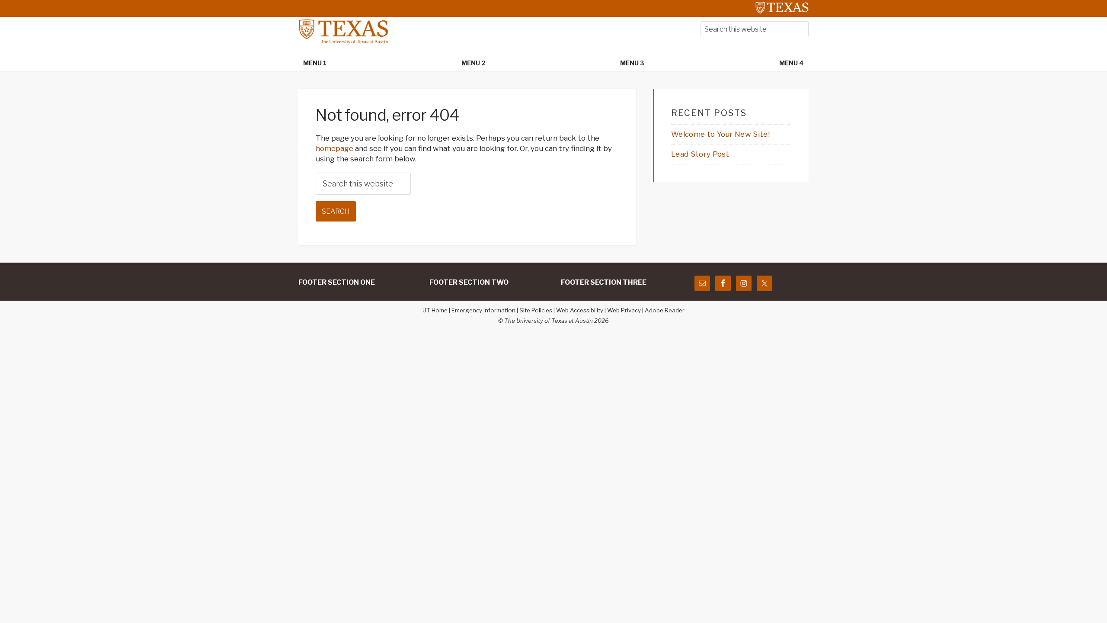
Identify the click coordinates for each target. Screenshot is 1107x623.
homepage (334, 148)
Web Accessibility (579, 310)
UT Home (435, 310)
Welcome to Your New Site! (720, 134)
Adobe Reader (665, 310)
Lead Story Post (700, 154)
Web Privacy (624, 310)
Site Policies (535, 310)
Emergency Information (483, 310)
